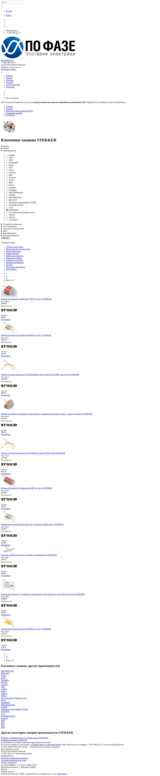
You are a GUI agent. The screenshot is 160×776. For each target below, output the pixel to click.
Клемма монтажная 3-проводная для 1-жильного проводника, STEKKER (32, 524)
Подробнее (5, 320)
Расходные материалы (15, 267)
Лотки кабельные (13, 251)
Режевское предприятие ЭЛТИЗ (22, 202)
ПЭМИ (11, 195)
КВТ (10, 183)
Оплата (9, 78)
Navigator (12, 190)
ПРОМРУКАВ (15, 197)
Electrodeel (13, 163)
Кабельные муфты (14, 258)
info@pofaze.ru (7, 60)
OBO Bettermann (15, 193)
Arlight (11, 155)
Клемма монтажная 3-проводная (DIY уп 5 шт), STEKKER (26, 335)
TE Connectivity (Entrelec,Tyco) (21, 212)
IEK (10, 175)
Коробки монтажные (15, 262)
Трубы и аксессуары (14, 247)
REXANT (12, 200)
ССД (10, 207)
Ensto (11, 165)
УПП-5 (11, 215)
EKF (10, 160)
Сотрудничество (13, 85)
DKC (10, 158)
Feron (11, 170)
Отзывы (9, 82)
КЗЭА (11, 185)
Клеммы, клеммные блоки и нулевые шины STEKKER (24, 738)
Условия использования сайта (13, 760)
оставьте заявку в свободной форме (46, 745)
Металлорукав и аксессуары (18, 249)
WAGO (11, 217)
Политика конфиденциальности (14, 758)
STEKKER (13, 210)
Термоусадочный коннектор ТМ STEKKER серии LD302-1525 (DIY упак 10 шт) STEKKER (40, 375)
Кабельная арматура (14, 256)
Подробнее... (62, 774)
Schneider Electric (15, 205)
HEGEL (12, 173)
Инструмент (11, 269)
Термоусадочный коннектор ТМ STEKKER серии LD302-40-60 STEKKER (33, 453)
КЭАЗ (11, 180)
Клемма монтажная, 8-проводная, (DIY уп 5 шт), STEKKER (26, 488)
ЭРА (10, 168)
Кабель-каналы (12, 254)
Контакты (10, 87)
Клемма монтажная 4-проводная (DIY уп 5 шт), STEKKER (26, 629)
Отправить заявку (8, 69)
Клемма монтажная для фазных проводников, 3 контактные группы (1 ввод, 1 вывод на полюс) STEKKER (46, 414)
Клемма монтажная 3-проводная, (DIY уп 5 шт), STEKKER (26, 299)
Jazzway (12, 178)
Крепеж (9, 265)
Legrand (12, 188)
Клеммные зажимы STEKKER (14, 740)
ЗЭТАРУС (13, 220)
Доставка (10, 80)
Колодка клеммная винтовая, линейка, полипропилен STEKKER (29, 555)
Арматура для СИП (14, 260)
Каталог (9, 76)
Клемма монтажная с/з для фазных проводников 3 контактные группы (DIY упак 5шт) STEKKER (42, 594)
